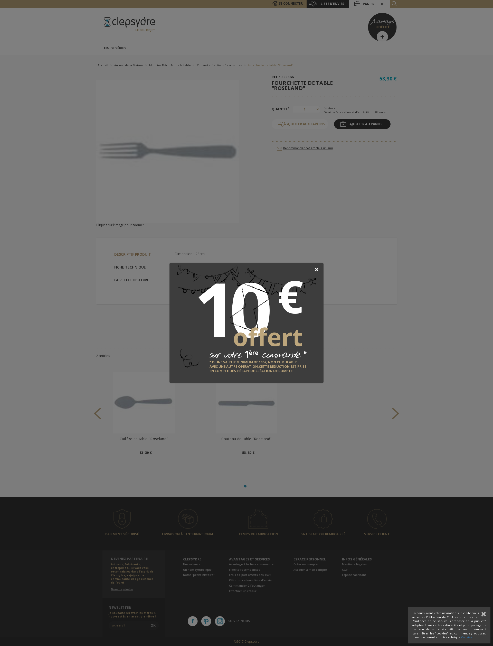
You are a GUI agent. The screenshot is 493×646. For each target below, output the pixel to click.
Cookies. (467, 637)
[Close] (316, 269)
